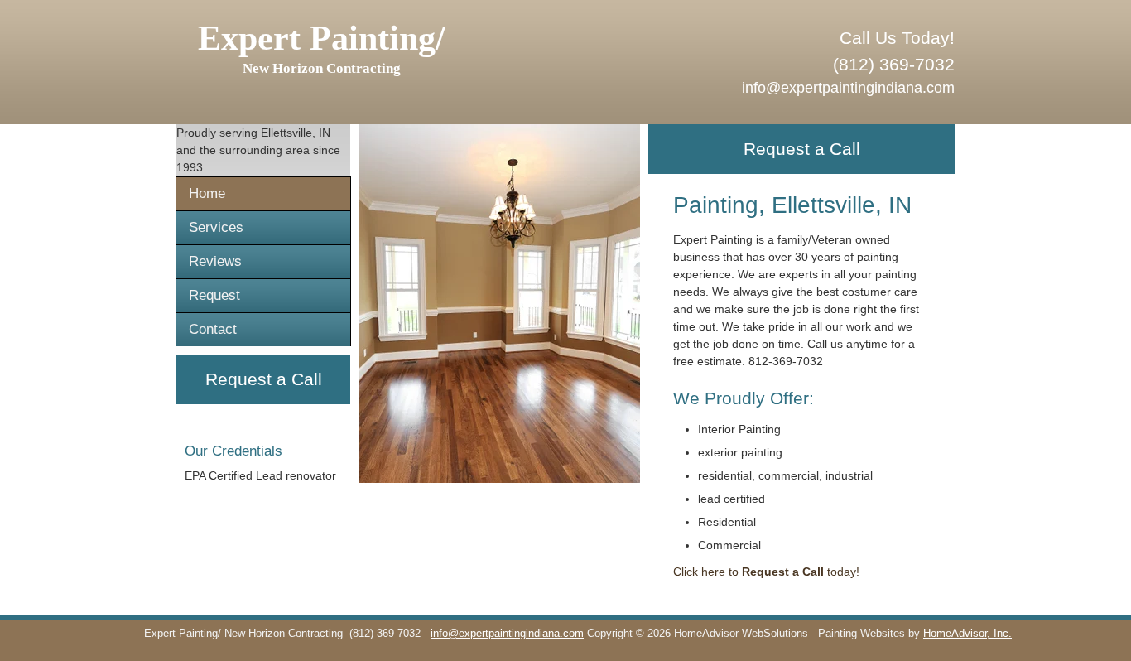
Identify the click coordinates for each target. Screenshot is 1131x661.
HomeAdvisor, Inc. (967, 633)
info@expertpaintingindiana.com (848, 88)
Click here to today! (766, 571)
